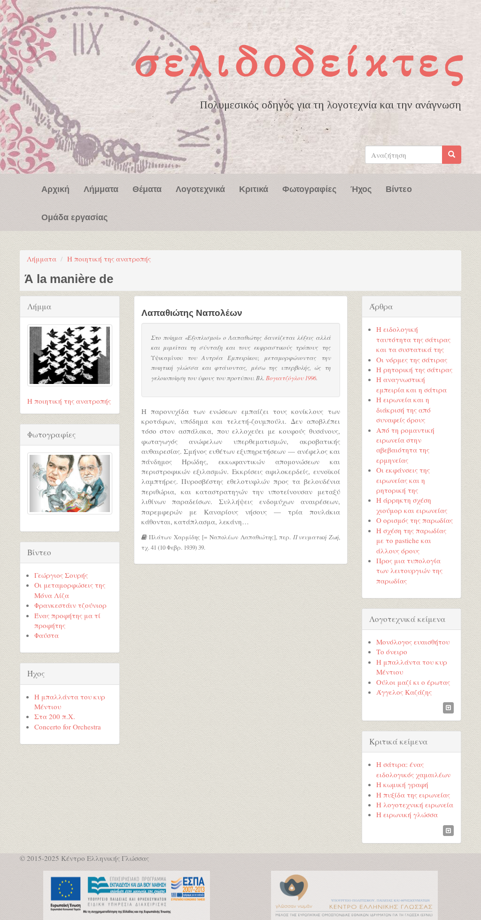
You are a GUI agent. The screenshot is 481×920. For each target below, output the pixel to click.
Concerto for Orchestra (67, 726)
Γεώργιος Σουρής (61, 575)
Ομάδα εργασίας (74, 216)
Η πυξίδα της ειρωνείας (413, 794)
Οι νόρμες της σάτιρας (411, 359)
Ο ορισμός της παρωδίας (414, 520)
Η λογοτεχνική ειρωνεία (414, 804)
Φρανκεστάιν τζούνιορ (70, 605)
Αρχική (55, 188)
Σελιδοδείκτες (301, 61)
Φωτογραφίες (309, 188)
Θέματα (147, 188)
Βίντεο (399, 188)
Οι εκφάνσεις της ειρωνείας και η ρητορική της (403, 480)
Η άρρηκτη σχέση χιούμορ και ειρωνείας (411, 504)
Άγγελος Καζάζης (404, 692)
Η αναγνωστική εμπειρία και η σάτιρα (411, 384)
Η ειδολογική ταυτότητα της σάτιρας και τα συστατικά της (413, 339)
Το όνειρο (391, 651)
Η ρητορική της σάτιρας (414, 369)
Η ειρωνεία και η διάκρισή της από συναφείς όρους (403, 409)
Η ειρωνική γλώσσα (407, 814)
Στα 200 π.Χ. (54, 716)
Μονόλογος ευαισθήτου (413, 641)
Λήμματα (101, 188)
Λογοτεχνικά (200, 188)
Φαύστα (46, 635)
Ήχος (361, 188)
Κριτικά (253, 188)
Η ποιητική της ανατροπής (109, 258)
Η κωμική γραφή (402, 784)
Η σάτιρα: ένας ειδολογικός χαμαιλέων (413, 769)
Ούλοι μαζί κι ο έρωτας (413, 682)
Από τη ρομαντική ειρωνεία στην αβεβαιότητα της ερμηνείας (405, 445)
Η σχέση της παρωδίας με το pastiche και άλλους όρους (411, 540)
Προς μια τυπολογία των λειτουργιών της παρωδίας (409, 570)
